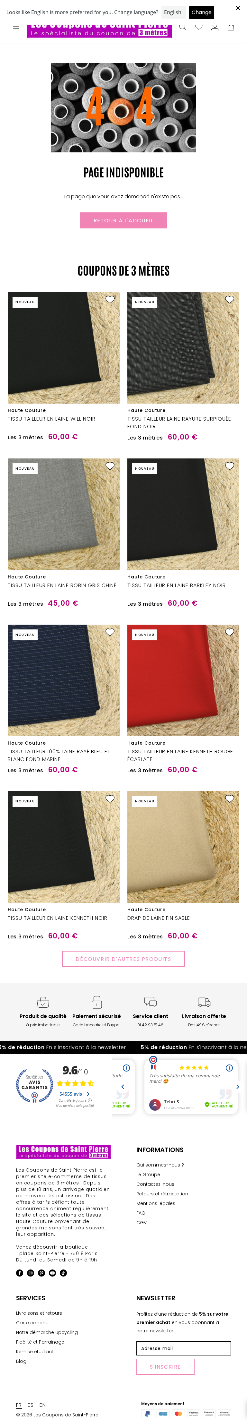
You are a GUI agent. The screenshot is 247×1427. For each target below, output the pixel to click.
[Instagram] (30, 1274)
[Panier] (230, 27)
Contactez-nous (155, 1184)
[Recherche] (182, 27)
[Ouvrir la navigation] (16, 27)
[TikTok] (63, 1274)
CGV (141, 1222)
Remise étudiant (34, 1351)
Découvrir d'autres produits (123, 959)
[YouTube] (52, 1274)
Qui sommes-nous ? (160, 1165)
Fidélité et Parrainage (40, 1342)
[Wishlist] (198, 27)
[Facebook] (19, 1274)
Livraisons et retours (39, 1313)
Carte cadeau (32, 1323)
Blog (21, 1361)
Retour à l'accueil (124, 220)
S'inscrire (165, 1367)
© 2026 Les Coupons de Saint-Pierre (57, 1415)
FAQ (140, 1213)
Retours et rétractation (162, 1194)
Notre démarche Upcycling (47, 1332)
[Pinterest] (41, 1274)
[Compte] (214, 27)
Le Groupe (148, 1174)
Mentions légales (155, 1203)
